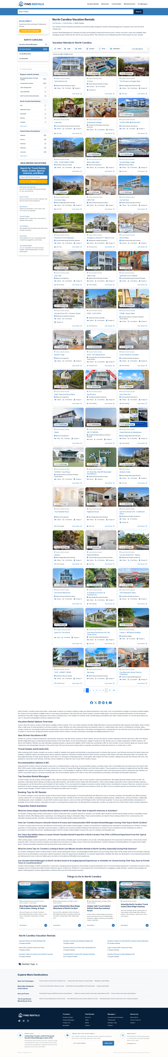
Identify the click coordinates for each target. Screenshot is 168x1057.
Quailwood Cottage (94, 122)
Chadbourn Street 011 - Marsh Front (100, 238)
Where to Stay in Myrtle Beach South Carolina (52, 998)
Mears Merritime (93, 162)
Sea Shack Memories (62, 593)
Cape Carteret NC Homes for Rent (119, 948)
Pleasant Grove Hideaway (64, 238)
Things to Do (66, 1022)
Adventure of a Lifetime (128, 276)
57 (110, 690)
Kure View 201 (125, 394)
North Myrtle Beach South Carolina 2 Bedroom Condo (82, 998)
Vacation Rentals (93, 4)
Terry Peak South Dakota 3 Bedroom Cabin (51, 986)
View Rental (76, 93)
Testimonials (111, 1020)
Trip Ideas (23, 236)
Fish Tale (57, 276)
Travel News (24, 226)
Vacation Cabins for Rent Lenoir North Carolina (36, 954)
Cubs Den (58, 122)
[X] (28, 1020)
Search (33, 181)
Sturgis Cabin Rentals (103, 986)
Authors (87, 1025)
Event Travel (24, 197)
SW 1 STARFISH (92, 432)
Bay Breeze (91, 394)
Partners (110, 1025)
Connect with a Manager (30, 31)
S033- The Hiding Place (96, 355)
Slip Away (90, 672)
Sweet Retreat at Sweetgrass (130, 432)
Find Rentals (56, 23)
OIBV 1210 (90, 200)
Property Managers (68, 1020)
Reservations (134, 1017)
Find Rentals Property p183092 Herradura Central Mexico (55, 993)
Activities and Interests (28, 187)
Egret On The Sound (62, 632)
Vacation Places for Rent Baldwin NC (32, 941)
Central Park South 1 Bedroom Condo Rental (80, 981)
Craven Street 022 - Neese (130, 555)
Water (56, 432)
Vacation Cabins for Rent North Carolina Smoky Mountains (128, 941)
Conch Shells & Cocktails (129, 355)
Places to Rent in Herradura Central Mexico (123, 993)
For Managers (142, 4)
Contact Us (130, 1043)
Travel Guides (116, 4)
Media (87, 1022)
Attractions (105, 4)
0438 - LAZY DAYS (94, 313)
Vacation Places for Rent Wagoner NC (121, 954)
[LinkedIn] (23, 1020)
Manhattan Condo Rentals (101, 981)
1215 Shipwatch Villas (128, 593)
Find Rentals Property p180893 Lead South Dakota (80, 986)
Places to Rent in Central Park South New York (52, 981)
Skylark (57, 555)
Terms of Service (135, 1020)
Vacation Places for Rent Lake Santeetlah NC (79, 948)
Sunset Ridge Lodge (127, 162)
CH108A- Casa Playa (62, 472)
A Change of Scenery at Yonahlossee (96, 594)
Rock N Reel (124, 238)
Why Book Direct (129, 4)
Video (87, 1020)
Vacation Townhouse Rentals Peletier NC (78, 941)
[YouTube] (19, 1020)
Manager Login (112, 1022)
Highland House (93, 512)
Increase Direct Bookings (115, 1017)
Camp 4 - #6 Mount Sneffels (130, 632)
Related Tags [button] (29, 964)
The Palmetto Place (61, 512)
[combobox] (75, 11)
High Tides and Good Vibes (64, 394)
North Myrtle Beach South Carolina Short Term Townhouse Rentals (119, 998)
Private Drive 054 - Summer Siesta (67, 313)
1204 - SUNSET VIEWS (62, 672)
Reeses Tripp (59, 355)
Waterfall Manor (93, 555)
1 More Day (91, 276)
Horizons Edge (60, 200)
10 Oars (90, 81)
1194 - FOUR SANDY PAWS (64, 162)
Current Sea (124, 200)
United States (67, 23)
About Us (88, 1017)
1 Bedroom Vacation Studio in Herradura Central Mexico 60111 (91, 993)
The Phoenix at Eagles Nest (130, 81)
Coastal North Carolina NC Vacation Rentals (79, 954)
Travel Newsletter (26, 246)
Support (132, 1022)
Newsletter (66, 1025)
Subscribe (108, 1043)
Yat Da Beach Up (60, 81)
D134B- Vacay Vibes (127, 313)
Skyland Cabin (125, 472)
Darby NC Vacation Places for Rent (31, 948)
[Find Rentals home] (31, 4)
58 (114, 690)
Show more (23, 126)
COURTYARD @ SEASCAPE (130, 122)
